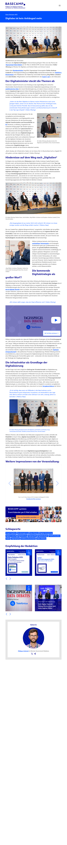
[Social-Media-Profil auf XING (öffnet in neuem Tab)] (35, 653)
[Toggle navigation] (60, 5)
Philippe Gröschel (23, 651)
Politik (8, 538)
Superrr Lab (46, 77)
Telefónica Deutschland (28, 538)
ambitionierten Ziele (12, 89)
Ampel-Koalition (11, 533)
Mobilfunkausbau (54, 536)
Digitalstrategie (43, 536)
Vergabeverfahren (48, 386)
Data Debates (34, 533)
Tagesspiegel (15, 538)
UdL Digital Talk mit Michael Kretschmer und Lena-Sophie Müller (47, 605)
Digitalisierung (22, 536)
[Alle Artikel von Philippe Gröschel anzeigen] (33, 638)
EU (6, 125)
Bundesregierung (23, 533)
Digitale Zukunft (11, 536)
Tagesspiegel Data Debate (13, 65)
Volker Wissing (41, 538)
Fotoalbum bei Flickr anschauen (33, 499)
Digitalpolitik (32, 536)
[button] (33, 321)
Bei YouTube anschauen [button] (51, 333)
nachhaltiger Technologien (40, 243)
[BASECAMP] (15, 5)
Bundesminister (18, 70)
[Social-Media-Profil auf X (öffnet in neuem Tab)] (32, 653)
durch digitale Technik (12, 289)
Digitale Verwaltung (46, 533)
